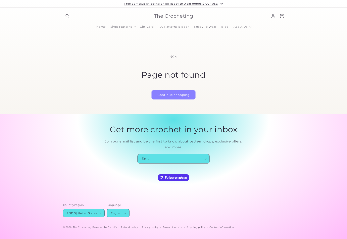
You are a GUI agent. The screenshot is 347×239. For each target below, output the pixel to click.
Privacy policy (150, 227)
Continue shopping (173, 95)
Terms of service (173, 227)
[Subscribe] (205, 159)
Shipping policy (196, 227)
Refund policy (129, 227)
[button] (67, 16)
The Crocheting (82, 227)
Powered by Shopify (104, 227)
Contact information (221, 227)
